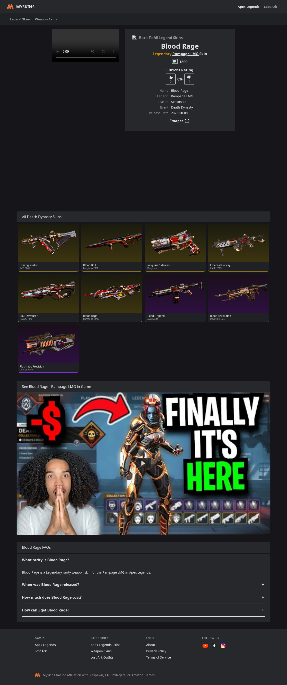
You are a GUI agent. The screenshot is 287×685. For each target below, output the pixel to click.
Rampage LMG (185, 53)
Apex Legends (248, 6)
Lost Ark (270, 6)
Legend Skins (20, 19)
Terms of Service (158, 657)
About (150, 645)
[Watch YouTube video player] (143, 463)
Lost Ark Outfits (102, 657)
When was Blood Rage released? (50, 584)
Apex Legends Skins (105, 645)
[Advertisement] (143, 165)
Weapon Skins (46, 19)
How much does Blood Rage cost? (52, 597)
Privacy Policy (156, 651)
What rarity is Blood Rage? (45, 559)
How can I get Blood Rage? (45, 610)
